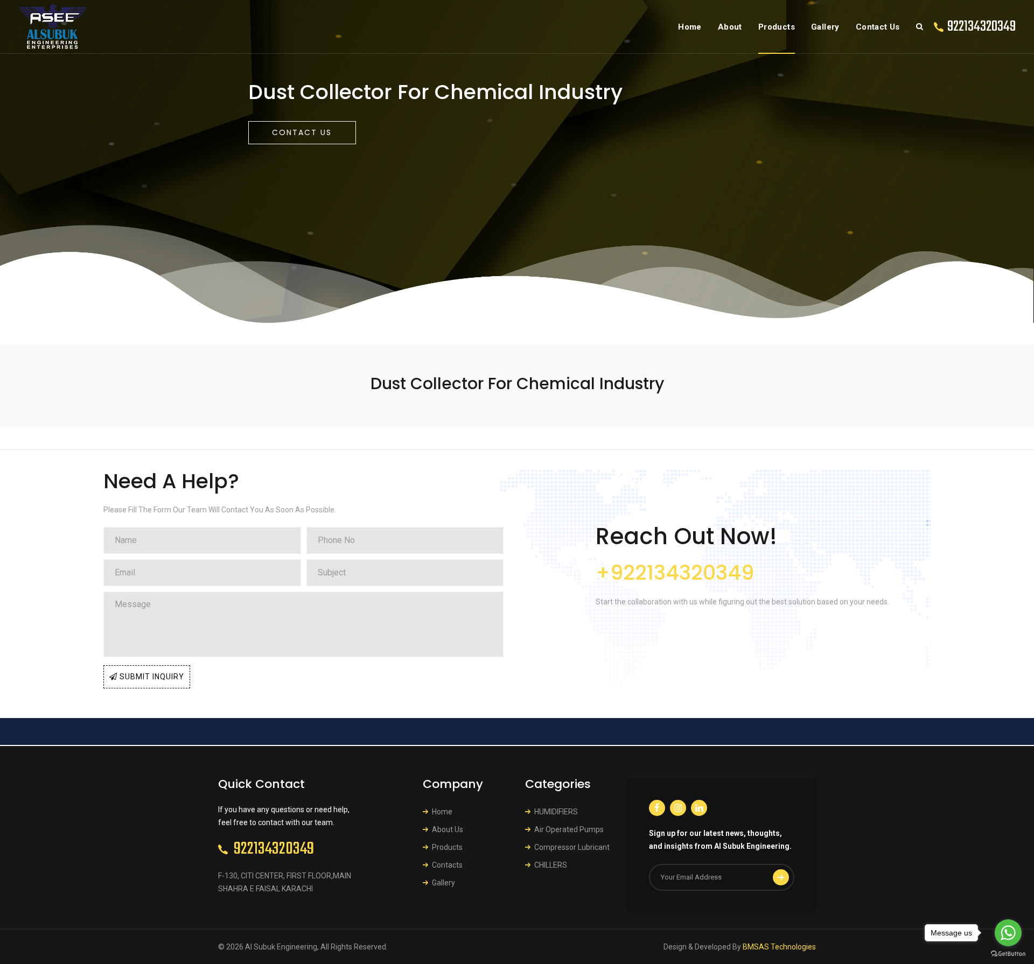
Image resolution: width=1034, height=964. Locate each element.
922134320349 (981, 26)
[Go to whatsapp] (1008, 932)
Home (690, 27)
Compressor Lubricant (572, 847)
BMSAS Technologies (779, 946)
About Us (447, 829)
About (730, 27)
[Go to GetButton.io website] (1008, 953)
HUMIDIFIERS (556, 811)
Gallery (825, 27)
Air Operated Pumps (569, 829)
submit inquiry (150, 676)
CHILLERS (550, 865)
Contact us (302, 132)
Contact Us (878, 27)
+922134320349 (675, 572)
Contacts (447, 865)
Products (776, 27)
